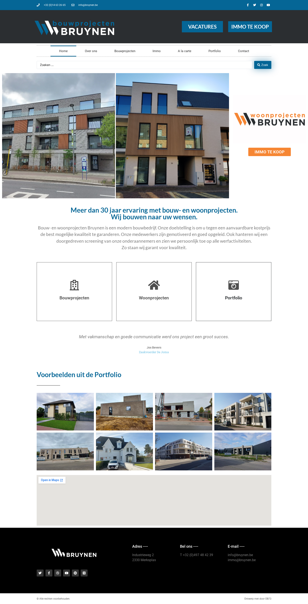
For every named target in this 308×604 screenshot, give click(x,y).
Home (63, 51)
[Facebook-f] (248, 5)
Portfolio (214, 51)
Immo (157, 51)
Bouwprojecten (124, 51)
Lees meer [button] (21, 145)
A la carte (184, 51)
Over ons (91, 51)
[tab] (58, 135)
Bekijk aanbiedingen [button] (141, 145)
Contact (243, 51)
